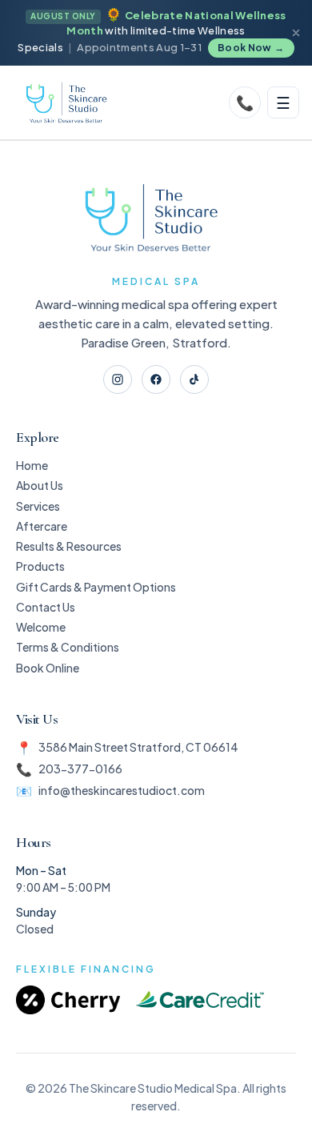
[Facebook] (156, 379)
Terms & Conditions (67, 647)
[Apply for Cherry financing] (68, 999)
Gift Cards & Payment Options (96, 587)
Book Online (47, 667)
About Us (39, 485)
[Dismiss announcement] (296, 32)
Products (40, 566)
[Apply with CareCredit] (200, 1000)
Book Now (251, 48)
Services (38, 506)
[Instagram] (117, 379)
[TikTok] (194, 379)
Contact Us (45, 607)
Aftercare (41, 526)
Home (32, 465)
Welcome (41, 627)
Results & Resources (69, 546)
